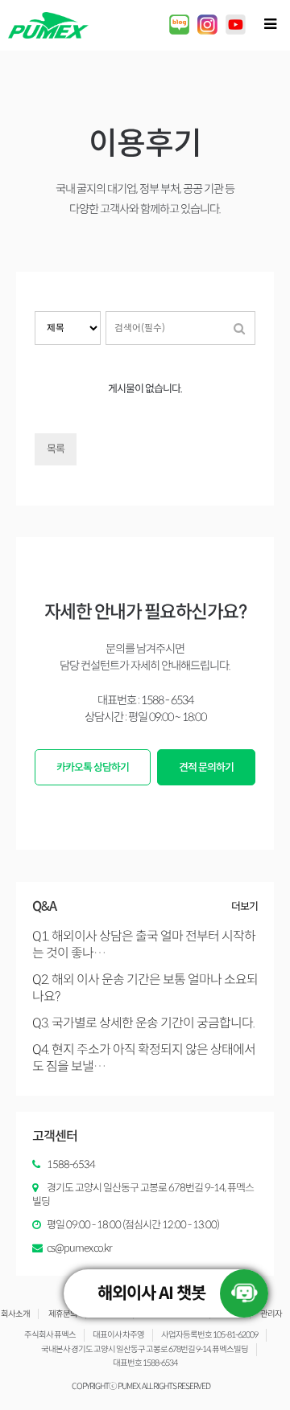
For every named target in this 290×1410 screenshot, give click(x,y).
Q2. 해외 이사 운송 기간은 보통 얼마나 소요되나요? (145, 988)
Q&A (44, 906)
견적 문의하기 (206, 767)
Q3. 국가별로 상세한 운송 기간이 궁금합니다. (143, 1022)
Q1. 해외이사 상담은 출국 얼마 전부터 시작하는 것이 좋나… (143, 944)
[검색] (239, 328)
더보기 (244, 906)
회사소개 (15, 1314)
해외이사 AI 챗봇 (151, 1293)
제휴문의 (62, 1314)
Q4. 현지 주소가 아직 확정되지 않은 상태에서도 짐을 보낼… (143, 1058)
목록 (55, 449)
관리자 (271, 1314)
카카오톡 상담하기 (92, 767)
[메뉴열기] (270, 24)
